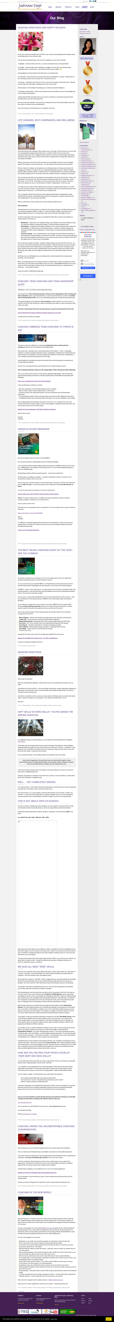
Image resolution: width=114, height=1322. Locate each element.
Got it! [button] (108, 1319)
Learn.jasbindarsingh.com (25, 1102)
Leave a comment (49, 113)
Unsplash (34, 1114)
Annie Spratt (26, 1114)
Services (58, 7)
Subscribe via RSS (85, 31)
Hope (41, 705)
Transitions (84, 205)
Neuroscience (85, 179)
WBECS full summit (47, 1228)
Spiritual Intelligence (86, 197)
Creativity (83, 157)
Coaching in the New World (34, 1192)
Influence (83, 173)
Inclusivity (84, 172)
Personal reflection (26, 113)
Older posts (21, 1291)
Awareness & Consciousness (85, 149)
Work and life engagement (88, 210)
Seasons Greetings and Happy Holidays (41, 27)
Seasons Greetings (29, 652)
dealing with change (40, 274)
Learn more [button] (53, 1319)
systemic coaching (44, 422)
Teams (28, 320)
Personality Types (86, 190)
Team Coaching (38, 320)
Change (83, 153)
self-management (57, 1287)
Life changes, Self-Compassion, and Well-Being (46, 120)
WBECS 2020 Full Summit (56, 1280)
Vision (77, 7)
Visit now (56, 1304)
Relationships (85, 194)
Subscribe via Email (85, 33)
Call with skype (39, 1303)
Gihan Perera (21, 741)
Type (82, 206)
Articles (83, 1303)
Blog (84, 7)
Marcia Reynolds (54, 1185)
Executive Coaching (40, 543)
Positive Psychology (86, 192)
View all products (84, 142)
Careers (24, 1119)
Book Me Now (88, 276)
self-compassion (56, 274)
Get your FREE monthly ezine (88, 116)
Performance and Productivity (43, 1119)
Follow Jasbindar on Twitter (87, 218)
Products (68, 7)
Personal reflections (39, 113)
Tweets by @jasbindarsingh (87, 229)
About (92, 7)
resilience (50, 705)
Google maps (21, 1303)
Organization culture (86, 181)
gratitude (37, 705)
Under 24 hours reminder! (34, 428)
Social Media (84, 195)
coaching (33, 543)
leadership (37, 422)
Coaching (24, 320)
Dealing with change (27, 274)
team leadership (46, 320)
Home (50, 7)
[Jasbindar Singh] (30, 9)
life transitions (49, 274)
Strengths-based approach (88, 199)
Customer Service (86, 161)
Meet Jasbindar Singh (87, 58)
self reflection (49, 1287)
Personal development (87, 186)
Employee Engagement (87, 166)
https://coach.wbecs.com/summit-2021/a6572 (30, 513)
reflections (45, 705)
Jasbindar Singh (92, 1315)
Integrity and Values (86, 175)
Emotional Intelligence (31, 1119)
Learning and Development (51, 543)
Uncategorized (85, 208)
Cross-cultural (85, 159)
